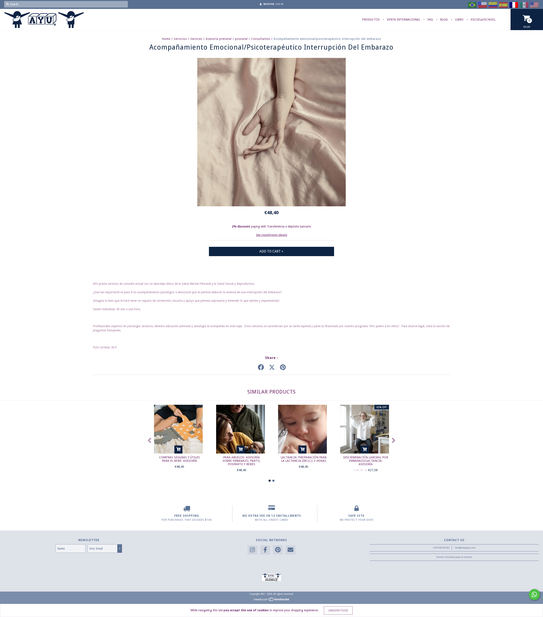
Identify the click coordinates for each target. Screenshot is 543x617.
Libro (458, 19)
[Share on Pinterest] (283, 367)
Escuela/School (482, 19)
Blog (443, 19)
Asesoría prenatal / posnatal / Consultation (238, 38)
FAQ (430, 19)
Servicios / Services (188, 38)
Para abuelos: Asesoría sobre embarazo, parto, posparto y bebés (241, 461)
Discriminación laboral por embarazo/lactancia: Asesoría (365, 461)
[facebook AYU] (265, 549)
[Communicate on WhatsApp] (534, 594)
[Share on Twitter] (272, 367)
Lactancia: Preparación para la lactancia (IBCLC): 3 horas (304, 459)
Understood (338, 610)
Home (166, 38)
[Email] (290, 549)
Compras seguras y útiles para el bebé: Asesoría (179, 459)
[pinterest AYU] (278, 549)
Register (268, 4)
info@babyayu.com (465, 547)
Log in (279, 4)
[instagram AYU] (252, 549)
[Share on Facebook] (261, 367)
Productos (371, 19)
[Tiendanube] (271, 600)
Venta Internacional (403, 19)
